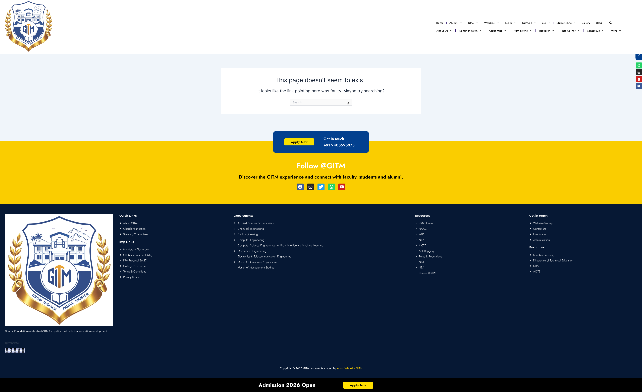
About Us (442, 30)
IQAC (471, 22)
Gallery (586, 22)
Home (440, 22)
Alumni (453, 22)
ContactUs (593, 30)
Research (545, 30)
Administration (468, 30)
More (614, 30)
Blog (599, 22)
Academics (495, 30)
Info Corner (569, 30)
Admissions (521, 30)
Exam (508, 22)
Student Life (564, 22)
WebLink (489, 22)
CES (544, 22)
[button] (611, 23)
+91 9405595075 (339, 145)
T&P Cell (527, 22)
